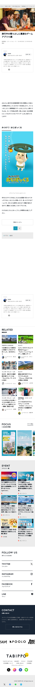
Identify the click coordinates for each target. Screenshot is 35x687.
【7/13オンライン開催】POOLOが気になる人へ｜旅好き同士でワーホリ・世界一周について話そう (9, 509)
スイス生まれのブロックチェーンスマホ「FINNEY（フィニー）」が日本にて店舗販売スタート (25, 406)
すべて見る (30, 424)
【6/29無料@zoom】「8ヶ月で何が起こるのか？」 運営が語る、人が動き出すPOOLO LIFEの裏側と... (25, 533)
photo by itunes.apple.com (17, 193)
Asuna (14, 383)
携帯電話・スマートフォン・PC (25, 398)
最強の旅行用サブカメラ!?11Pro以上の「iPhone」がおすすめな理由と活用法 (25, 377)
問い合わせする (17, 627)
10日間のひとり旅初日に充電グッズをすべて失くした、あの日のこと (9, 351)
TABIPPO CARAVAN (7, 345)
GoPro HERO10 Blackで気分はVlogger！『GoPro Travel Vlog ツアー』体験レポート (25, 351)
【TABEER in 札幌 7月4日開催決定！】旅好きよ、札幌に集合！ (8, 531)
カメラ (20, 345)
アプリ (6, 235)
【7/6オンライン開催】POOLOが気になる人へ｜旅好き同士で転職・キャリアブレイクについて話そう (26, 510)
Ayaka (9, 53)
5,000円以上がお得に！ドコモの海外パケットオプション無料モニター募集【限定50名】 (9, 403)
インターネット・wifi (8, 372)
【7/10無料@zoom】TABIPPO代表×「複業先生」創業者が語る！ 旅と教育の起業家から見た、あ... (25, 486)
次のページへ (17, 222)
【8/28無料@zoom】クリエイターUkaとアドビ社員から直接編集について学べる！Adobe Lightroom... (8, 486)
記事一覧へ (28, 54)
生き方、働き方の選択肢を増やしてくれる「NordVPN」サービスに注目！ (9, 377)
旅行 (11, 235)
